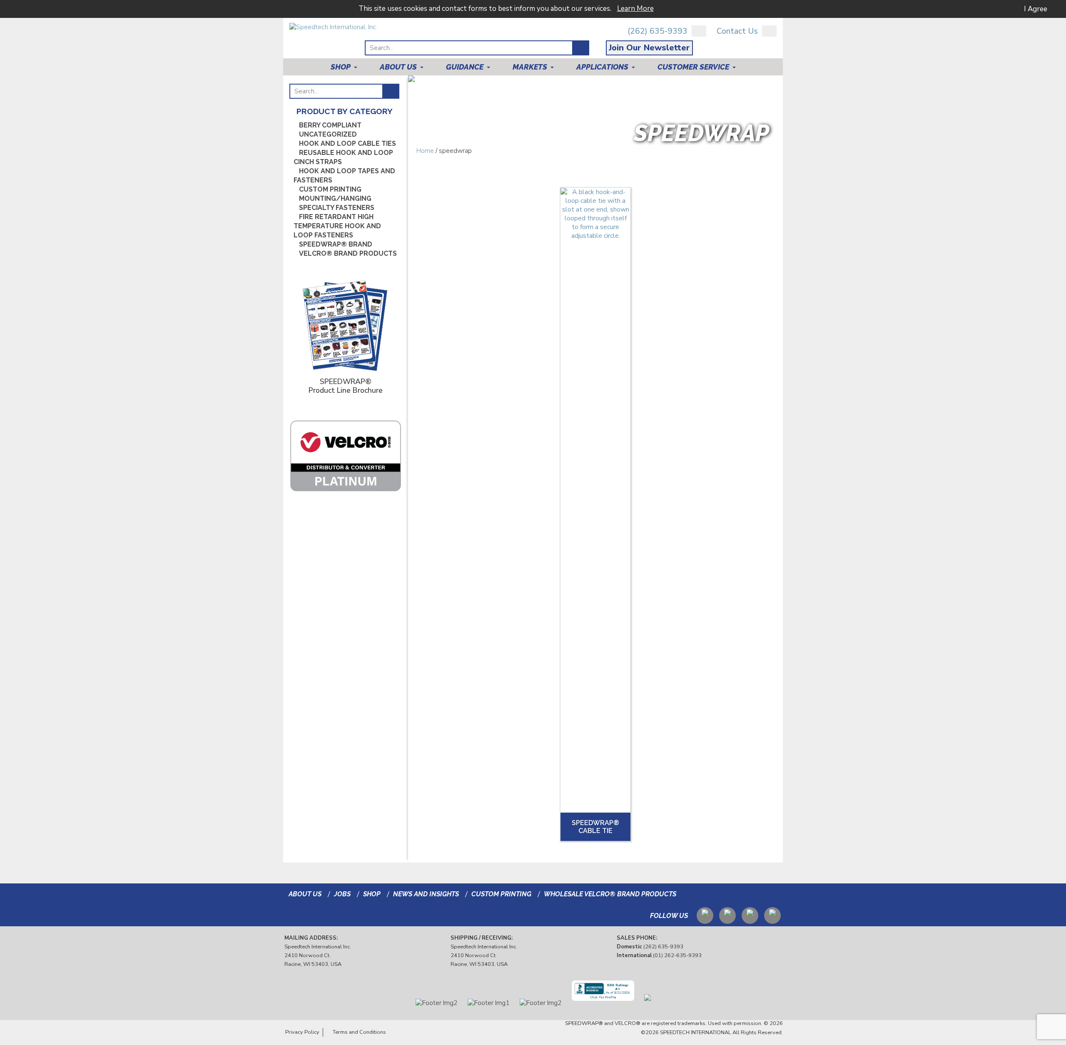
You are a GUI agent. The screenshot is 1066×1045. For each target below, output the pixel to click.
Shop (341, 66)
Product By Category (344, 111)
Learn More (635, 8)
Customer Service (693, 66)
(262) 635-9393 (657, 31)
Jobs (342, 894)
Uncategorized (328, 134)
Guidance (464, 66)
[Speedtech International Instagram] (750, 913)
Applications (602, 66)
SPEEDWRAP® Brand (335, 244)
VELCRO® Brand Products (348, 253)
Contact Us (737, 31)
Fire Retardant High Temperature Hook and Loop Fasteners (337, 226)
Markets (530, 66)
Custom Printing (330, 189)
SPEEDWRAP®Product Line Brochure (346, 386)
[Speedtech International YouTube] (705, 913)
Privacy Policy (302, 1032)
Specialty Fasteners (336, 208)
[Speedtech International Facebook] (772, 913)
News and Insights (426, 894)
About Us (398, 66)
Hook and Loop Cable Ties (347, 143)
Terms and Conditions (359, 1032)
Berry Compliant (330, 125)
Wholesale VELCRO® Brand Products (610, 894)
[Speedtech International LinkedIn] (727, 913)
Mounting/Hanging (335, 198)
